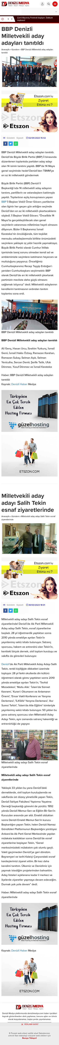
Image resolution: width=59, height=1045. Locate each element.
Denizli (5, 664)
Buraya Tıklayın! (29, 1038)
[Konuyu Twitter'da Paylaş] (10, 143)
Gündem (15, 49)
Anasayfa (5, 49)
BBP (3, 201)
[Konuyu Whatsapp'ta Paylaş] (16, 143)
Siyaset (19, 138)
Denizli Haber (19, 384)
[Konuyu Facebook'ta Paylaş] (5, 143)
